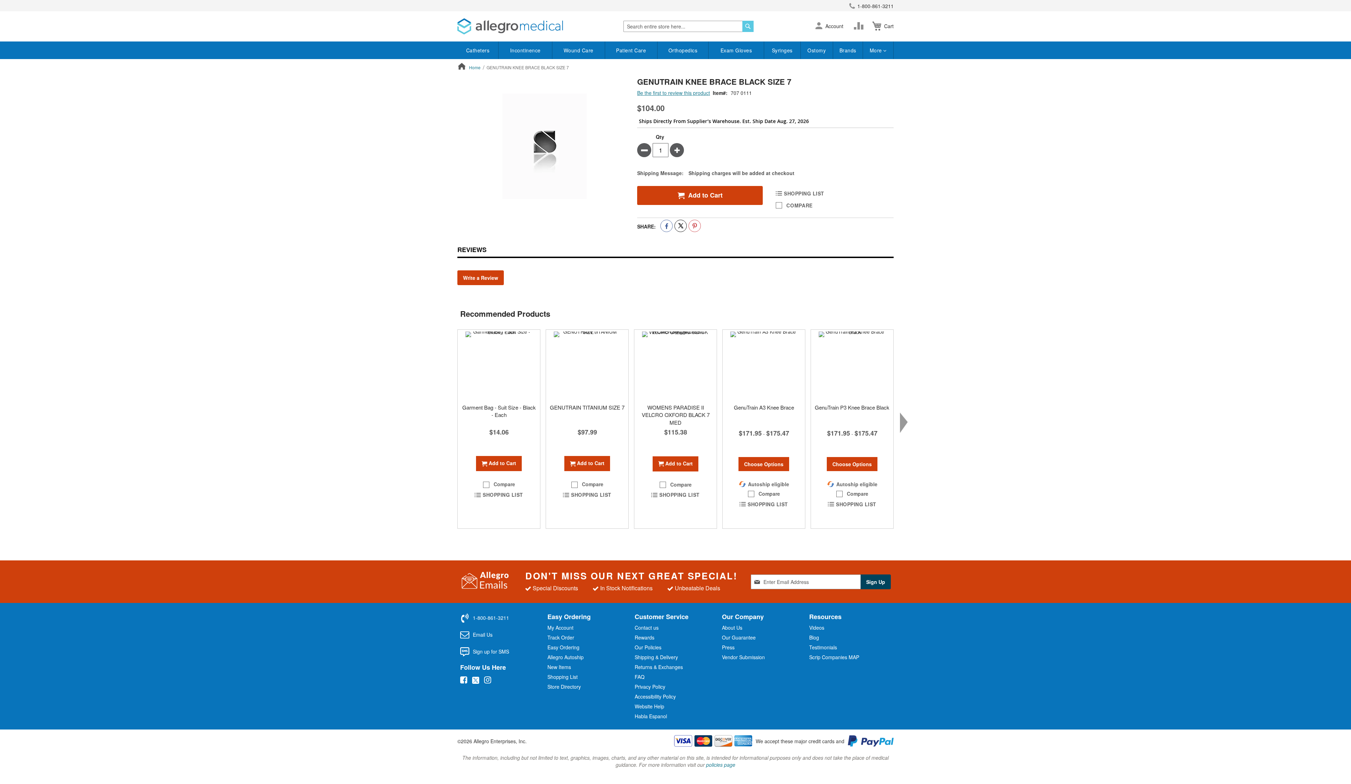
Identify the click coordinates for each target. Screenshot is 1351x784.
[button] (819, 26)
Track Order (560, 637)
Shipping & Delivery (656, 657)
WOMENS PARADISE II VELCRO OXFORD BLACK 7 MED (676, 415)
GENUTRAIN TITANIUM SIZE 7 (587, 407)
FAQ (640, 676)
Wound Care (579, 50)
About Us (732, 627)
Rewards (644, 637)
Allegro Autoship (565, 657)
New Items (559, 666)
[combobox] (688, 26)
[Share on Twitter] (680, 226)
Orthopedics (683, 50)
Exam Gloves (736, 50)
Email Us (483, 634)
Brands (847, 50)
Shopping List (562, 676)
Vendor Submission (743, 657)
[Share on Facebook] (666, 226)
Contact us (647, 627)
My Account (560, 627)
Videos (816, 627)
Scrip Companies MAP (834, 657)
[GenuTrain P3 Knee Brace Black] (852, 365)
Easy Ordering (563, 647)
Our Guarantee (739, 637)
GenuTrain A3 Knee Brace (764, 407)
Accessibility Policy (655, 696)
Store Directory (564, 686)
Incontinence (525, 50)
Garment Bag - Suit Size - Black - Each (499, 411)
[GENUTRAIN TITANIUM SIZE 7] (587, 365)
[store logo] (510, 26)
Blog (814, 637)
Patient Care (631, 50)
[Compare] (860, 26)
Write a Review (480, 277)
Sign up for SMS (491, 651)
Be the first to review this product (673, 92)
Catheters (478, 50)
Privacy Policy (650, 686)
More (877, 50)
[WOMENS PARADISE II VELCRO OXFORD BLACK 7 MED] (675, 365)
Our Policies (648, 647)
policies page (720, 764)
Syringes (782, 50)
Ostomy (816, 50)
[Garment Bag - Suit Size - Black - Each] (499, 365)
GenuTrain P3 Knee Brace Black (852, 407)
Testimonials (823, 647)
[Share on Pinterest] (695, 226)
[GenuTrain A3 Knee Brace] (764, 365)
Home (475, 67)
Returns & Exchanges (659, 666)
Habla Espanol (651, 716)
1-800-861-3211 (875, 5)
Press (728, 647)
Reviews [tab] (472, 249)
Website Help (649, 706)
